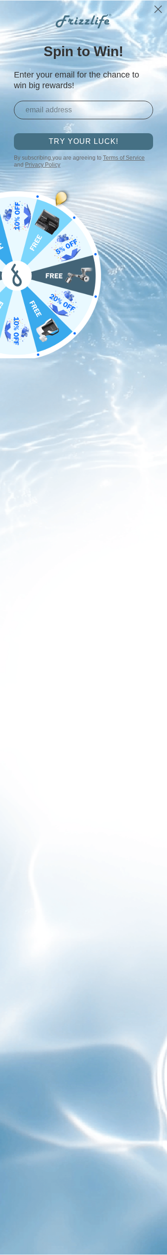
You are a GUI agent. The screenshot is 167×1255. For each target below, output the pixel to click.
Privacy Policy (42, 165)
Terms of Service (124, 158)
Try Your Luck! (83, 141)
